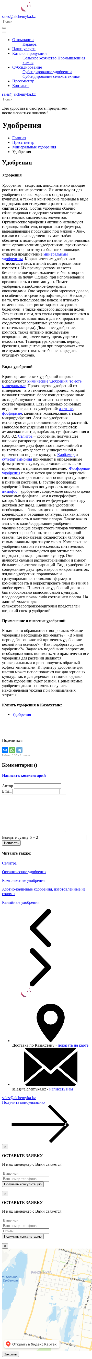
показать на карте (73, 1045)
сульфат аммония (17, 459)
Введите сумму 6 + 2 (20, 837)
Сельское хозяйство (39, 58)
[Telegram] (19, 750)
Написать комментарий (24, 775)
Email (7, 791)
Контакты (20, 85)
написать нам (61, 1089)
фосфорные (12, 413)
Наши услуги (24, 49)
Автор (7, 786)
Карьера (29, 44)
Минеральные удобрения (34, 147)
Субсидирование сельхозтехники (51, 76)
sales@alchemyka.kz (19, 16)
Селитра (25, 436)
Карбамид (66, 454)
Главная (19, 138)
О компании (23, 39)
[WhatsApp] (12, 750)
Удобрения (21, 714)
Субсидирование (27, 67)
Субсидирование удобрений (47, 72)
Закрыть (10, 1354)
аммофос (9, 491)
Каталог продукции (29, 53)
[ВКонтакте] (5, 750)
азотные (66, 409)
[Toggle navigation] (4, 28)
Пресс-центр (23, 81)
